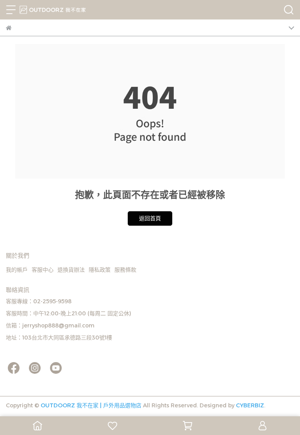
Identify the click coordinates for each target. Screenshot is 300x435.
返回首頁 (150, 218)
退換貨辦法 (71, 269)
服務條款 (125, 269)
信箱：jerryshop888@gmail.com (50, 325)
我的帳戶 (17, 269)
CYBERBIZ (250, 405)
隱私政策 (100, 269)
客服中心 (43, 269)
